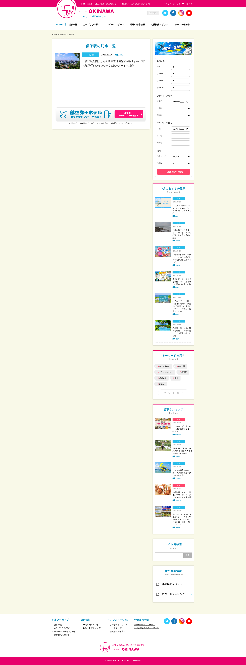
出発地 (159, 108)
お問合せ (188, 4)
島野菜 (184, 372)
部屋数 (159, 163)
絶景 (176, 378)
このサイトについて (172, 4)
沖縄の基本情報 (137, 24)
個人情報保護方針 (118, 631)
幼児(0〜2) (161, 88)
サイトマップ (116, 628)
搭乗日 (159, 101)
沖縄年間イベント (172, 584)
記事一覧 (73, 24)
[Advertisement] (101, 86)
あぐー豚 (181, 366)
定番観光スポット (159, 24)
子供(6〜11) (161, 74)
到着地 (159, 115)
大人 (158, 67)
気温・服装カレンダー (174, 594)
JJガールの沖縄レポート (65, 631)
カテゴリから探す (91, 24)
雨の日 (161, 384)
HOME (59, 24)
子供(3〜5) (161, 81)
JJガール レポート (115, 24)
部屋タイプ (161, 156)
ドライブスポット (166, 372)
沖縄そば (162, 378)
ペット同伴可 (164, 366)
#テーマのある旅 (182, 24)
